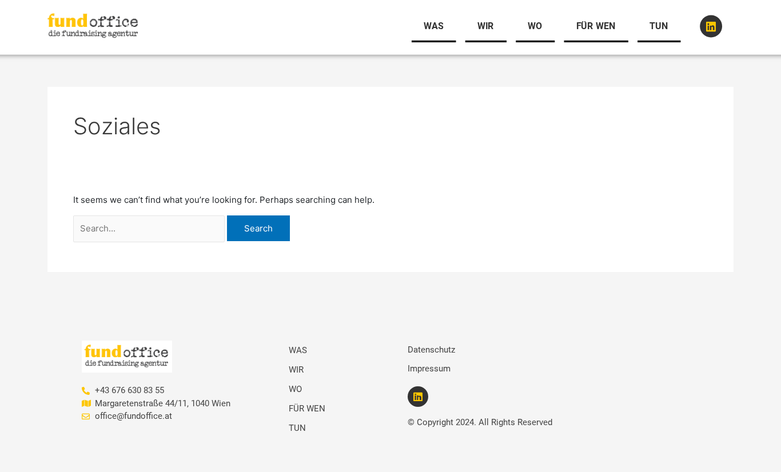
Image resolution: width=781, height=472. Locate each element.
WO (535, 26)
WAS (434, 26)
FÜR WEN (596, 26)
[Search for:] (149, 228)
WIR (485, 26)
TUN (658, 26)
